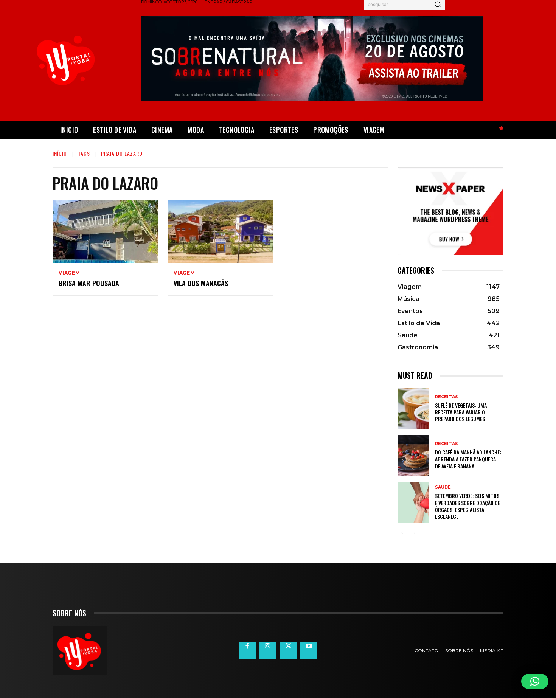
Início (60, 153)
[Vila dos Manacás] (220, 231)
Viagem (69, 273)
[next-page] (414, 535)
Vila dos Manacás (201, 283)
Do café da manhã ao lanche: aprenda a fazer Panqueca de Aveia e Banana (468, 459)
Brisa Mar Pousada (89, 283)
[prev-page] (402, 535)
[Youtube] (308, 650)
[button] (534, 681)
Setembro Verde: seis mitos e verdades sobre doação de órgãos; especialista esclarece (467, 506)
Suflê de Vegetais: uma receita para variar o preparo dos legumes (461, 412)
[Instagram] (267, 650)
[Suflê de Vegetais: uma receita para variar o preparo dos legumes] (413, 408)
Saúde (443, 487)
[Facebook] (247, 650)
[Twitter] (288, 650)
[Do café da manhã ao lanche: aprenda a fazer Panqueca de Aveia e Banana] (413, 455)
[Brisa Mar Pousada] (105, 231)
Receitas (446, 397)
